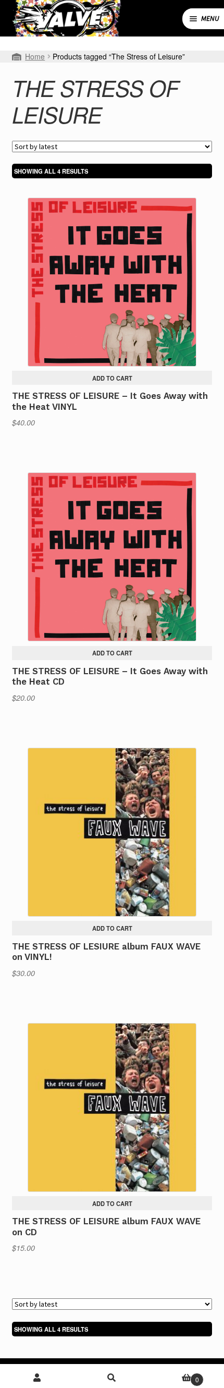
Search (111, 1377)
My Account (37, 1377)
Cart (174, 1376)
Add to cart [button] (112, 378)
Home (35, 56)
